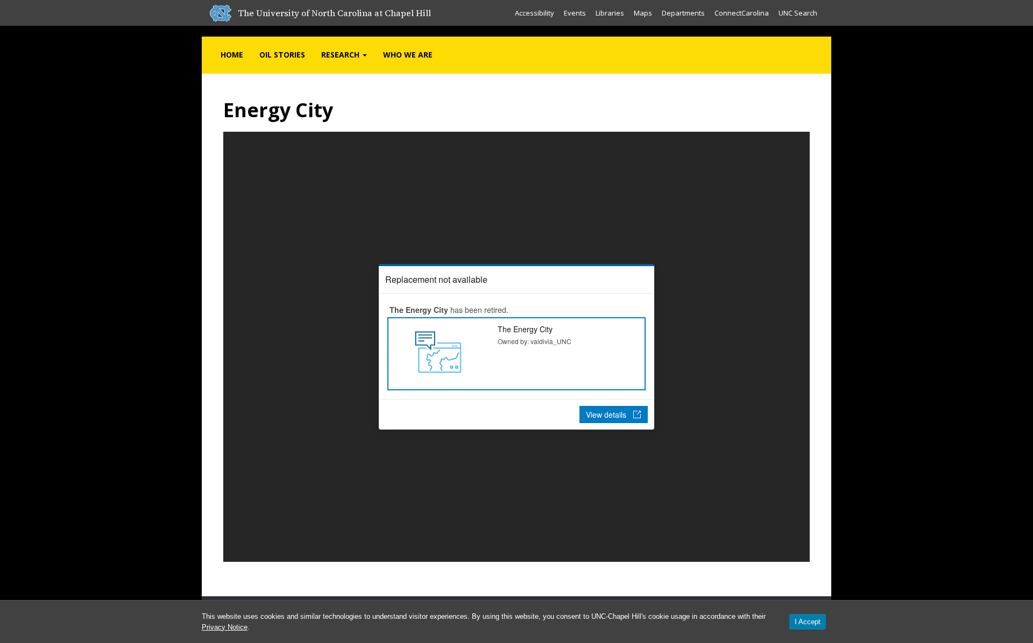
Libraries (610, 13)
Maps (643, 13)
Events (575, 13)
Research (341, 54)
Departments (683, 13)
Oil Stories (282, 54)
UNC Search (798, 13)
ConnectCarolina (741, 13)
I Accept (807, 622)
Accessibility (534, 13)
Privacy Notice (224, 627)
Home (232, 54)
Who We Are (408, 54)
